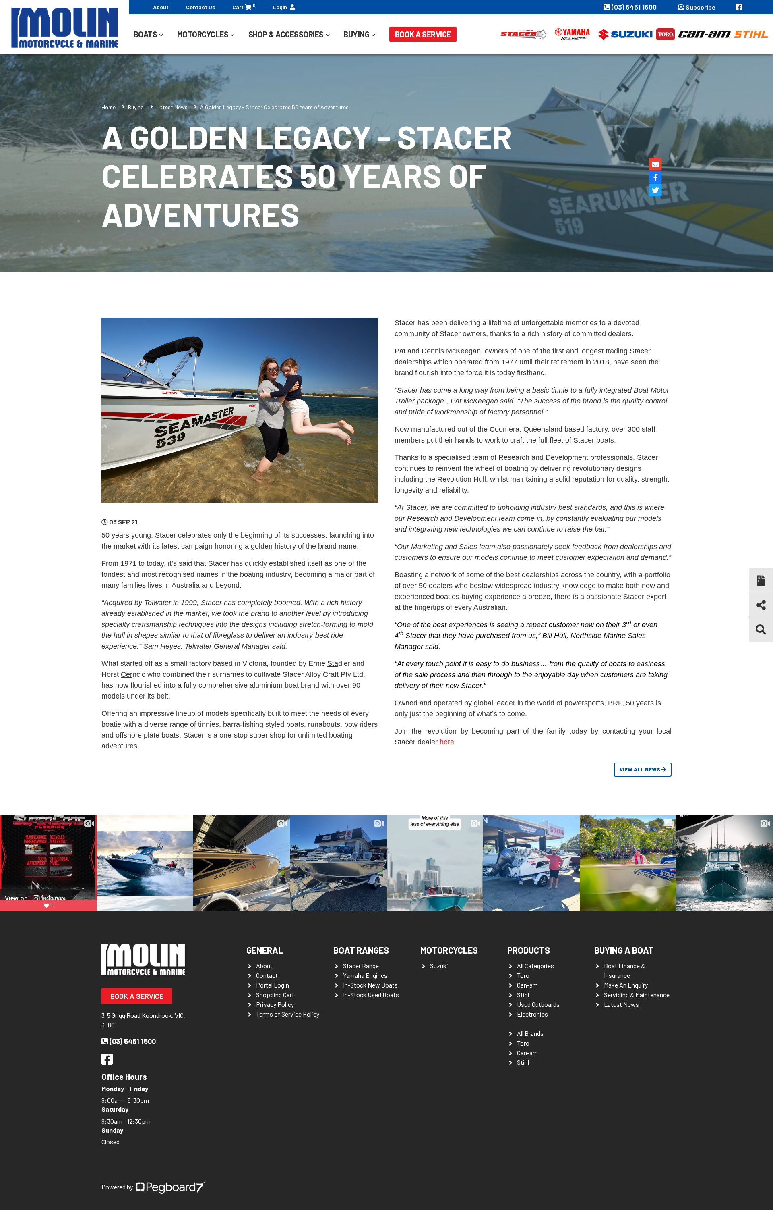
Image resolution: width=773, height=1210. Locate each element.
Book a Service (423, 34)
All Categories (535, 965)
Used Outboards (538, 1004)
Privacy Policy (275, 1004)
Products (528, 950)
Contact (267, 975)
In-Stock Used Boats (371, 994)
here (447, 742)
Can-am (527, 985)
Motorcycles (449, 950)
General (264, 950)
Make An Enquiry (626, 985)
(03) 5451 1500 (635, 6)
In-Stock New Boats (370, 985)
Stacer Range (361, 965)
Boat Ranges (361, 950)
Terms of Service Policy (287, 1014)
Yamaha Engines (365, 975)
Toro (523, 975)
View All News (640, 769)
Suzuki (439, 965)
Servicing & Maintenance (637, 994)
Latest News (172, 107)
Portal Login (272, 985)
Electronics (532, 1014)
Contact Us (200, 7)
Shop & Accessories (286, 34)
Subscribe (700, 7)
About (161, 7)
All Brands (530, 1033)
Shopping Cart (275, 994)
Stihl (523, 994)
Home (108, 107)
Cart (244, 6)
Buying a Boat (624, 950)
